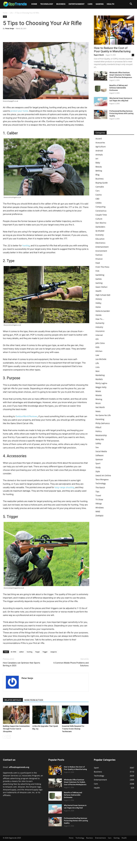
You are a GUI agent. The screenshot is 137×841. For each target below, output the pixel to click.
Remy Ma (100, 439)
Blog (97, 174)
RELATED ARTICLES (13, 700)
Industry (99, 327)
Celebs (99, 202)
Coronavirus (101, 210)
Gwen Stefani (101, 287)
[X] (11, 34)
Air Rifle (13, 652)
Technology (46, 4)
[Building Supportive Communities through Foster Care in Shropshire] (16, 715)
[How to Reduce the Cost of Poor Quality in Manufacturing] (114, 30)
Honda (98, 315)
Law (97, 355)
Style (98, 471)
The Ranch (100, 487)
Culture (99, 219)
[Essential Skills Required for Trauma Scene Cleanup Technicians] (75, 715)
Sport (98, 463)
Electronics (100, 243)
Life (11, 13)
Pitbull (98, 427)
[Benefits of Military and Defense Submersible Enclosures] (100, 88)
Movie (98, 391)
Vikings (99, 503)
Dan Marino (101, 223)
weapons (53, 652)
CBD (97, 198)
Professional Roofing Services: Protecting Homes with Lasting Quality (121, 113)
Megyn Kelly (101, 387)
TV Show (99, 499)
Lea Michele (101, 359)
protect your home (19, 111)
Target (37, 652)
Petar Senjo (9, 28)
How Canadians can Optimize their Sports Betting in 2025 (21, 664)
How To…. (100, 319)
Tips (97, 491)
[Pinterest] (18, 34)
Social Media (101, 451)
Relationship (101, 435)
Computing (100, 206)
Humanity (100, 323)
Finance (99, 259)
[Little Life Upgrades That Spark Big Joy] (45, 715)
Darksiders (100, 227)
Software (99, 455)
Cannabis (100, 186)
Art (97, 158)
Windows (100, 507)
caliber (21, 652)
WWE (98, 511)
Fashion (99, 255)
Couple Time (101, 214)
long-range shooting (64, 487)
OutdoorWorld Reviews (26, 416)
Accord (99, 138)
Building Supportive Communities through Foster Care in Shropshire (16, 728)
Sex (97, 447)
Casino (99, 194)
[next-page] (9, 736)
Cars (90, 4)
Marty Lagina (101, 383)
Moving (99, 399)
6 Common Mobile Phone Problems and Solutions (71, 664)
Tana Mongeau (102, 479)
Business (60, 4)
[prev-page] (4, 736)
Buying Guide (102, 182)
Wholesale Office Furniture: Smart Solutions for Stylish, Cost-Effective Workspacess (120, 75)
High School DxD (103, 295)
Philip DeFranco (103, 423)
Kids (97, 347)
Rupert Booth (99, 55)
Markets (99, 379)
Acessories (100, 142)
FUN (97, 271)
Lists (98, 367)
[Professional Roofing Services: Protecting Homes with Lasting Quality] (100, 114)
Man (98, 371)
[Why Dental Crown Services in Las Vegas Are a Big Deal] (100, 101)
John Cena (100, 343)
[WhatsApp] (24, 34)
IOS (97, 339)
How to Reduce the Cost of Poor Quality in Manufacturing (112, 49)
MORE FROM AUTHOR (33, 700)
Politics (99, 431)
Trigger (45, 652)
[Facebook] (5, 34)
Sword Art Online (103, 475)
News (98, 411)
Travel (98, 495)
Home (34, 4)
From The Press (102, 267)
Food (98, 263)
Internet (99, 335)
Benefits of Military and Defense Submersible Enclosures (118, 87)
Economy (100, 235)
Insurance (100, 331)
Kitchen (99, 351)
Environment (101, 251)
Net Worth (100, 407)
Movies (99, 395)
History (99, 299)
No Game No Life (103, 415)
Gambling (100, 275)
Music (98, 403)
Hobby (98, 303)
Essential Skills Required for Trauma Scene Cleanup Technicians (73, 728)
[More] (30, 34)
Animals (99, 154)
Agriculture (101, 146)
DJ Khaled (100, 231)
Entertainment (76, 4)
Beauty (99, 166)
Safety (98, 443)
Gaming (100, 4)
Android (99, 150)
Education (100, 239)
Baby (98, 162)
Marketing (100, 375)
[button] (131, 4)
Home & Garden (103, 311)
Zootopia (99, 515)
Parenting (100, 419)
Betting (99, 170)
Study (98, 467)
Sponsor (99, 459)
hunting (26, 245)
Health (110, 4)
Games (99, 279)
